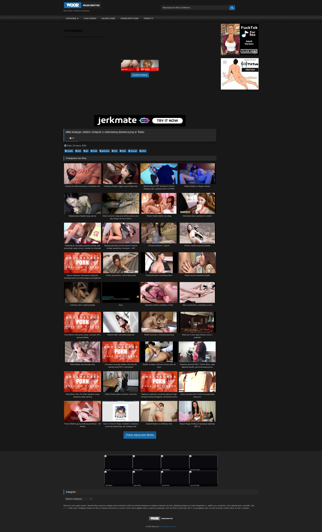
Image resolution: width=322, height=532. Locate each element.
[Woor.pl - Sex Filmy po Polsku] (82, 5)
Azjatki (70, 151)
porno (65, 508)
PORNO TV (148, 18)
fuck (79, 151)
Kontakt (162, 526)
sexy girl (134, 151)
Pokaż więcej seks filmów (140, 435)
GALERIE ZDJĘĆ (108, 18)
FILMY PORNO (90, 18)
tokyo (144, 151)
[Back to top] (314, 524)
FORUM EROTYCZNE (129, 18)
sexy (124, 151)
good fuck (105, 151)
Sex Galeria (171, 526)
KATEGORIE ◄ (72, 18)
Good (95, 151)
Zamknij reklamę (139, 75)
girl (87, 151)
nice (115, 151)
